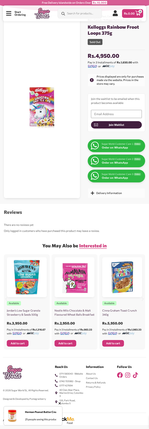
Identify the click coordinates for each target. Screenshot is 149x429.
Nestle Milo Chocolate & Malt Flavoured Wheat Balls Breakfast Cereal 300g (74, 314)
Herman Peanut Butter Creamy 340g (46, 411)
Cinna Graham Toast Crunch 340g (119, 312)
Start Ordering (20, 13)
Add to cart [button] (18, 343)
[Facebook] (120, 375)
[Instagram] (128, 375)
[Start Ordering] (9, 13)
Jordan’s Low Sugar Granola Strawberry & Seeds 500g (23, 312)
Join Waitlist (116, 124)
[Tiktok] (135, 375)
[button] (6, 299)
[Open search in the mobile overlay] (80, 13)
